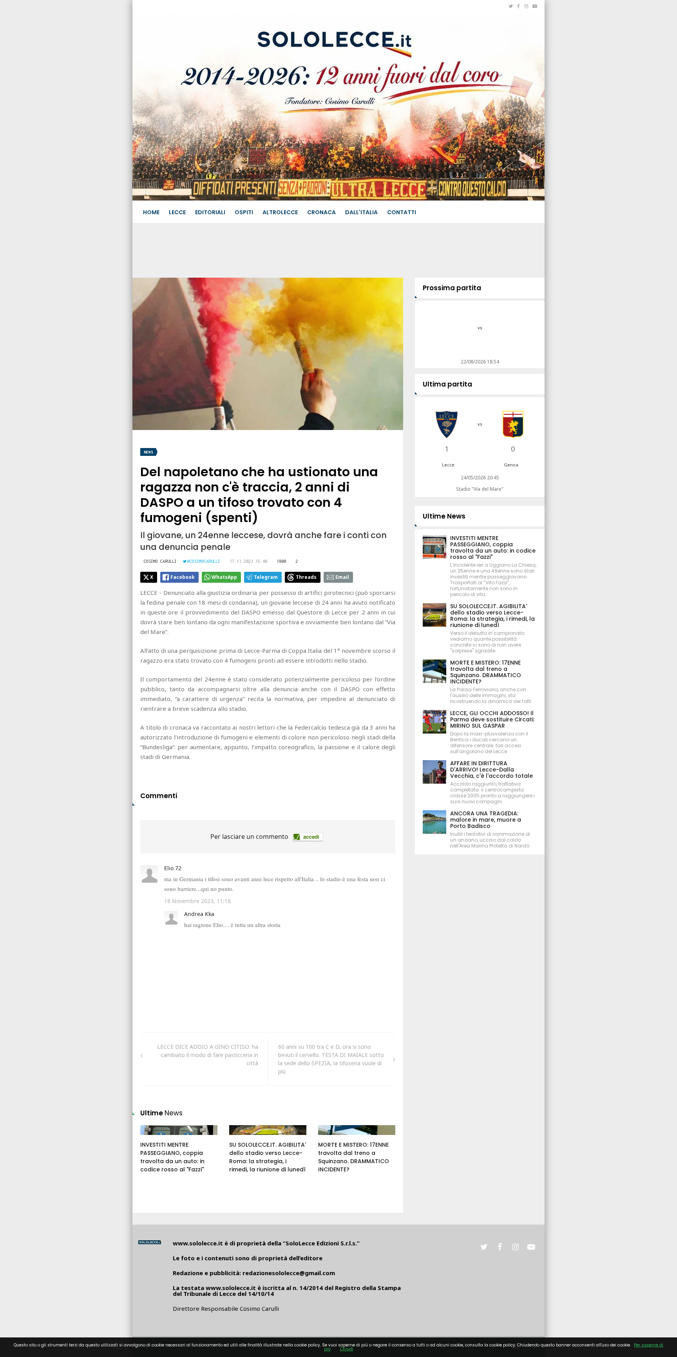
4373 (244, 1137)
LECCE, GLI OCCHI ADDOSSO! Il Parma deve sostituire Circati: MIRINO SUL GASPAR (492, 719)
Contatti (401, 212)
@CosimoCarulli (203, 561)
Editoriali (210, 212)
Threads (306, 577)
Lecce (177, 212)
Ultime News (444, 516)
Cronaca (321, 212)
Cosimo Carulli (160, 561)
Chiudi (346, 1349)
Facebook (182, 577)
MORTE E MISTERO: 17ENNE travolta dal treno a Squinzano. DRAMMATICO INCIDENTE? (353, 1157)
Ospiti (244, 212)
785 (153, 1137)
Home (151, 212)
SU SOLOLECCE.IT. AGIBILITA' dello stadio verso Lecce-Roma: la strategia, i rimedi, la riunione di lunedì (267, 1157)
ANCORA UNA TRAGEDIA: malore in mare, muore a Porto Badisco (485, 820)
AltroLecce (280, 212)
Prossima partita (452, 288)
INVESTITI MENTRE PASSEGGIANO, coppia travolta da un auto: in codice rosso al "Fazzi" (172, 1157)
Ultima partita (447, 384)
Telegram (266, 577)
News (148, 452)
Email (342, 577)
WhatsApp (224, 577)
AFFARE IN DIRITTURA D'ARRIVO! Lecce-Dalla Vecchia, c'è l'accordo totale (491, 769)
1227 (332, 1137)
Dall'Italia (361, 212)
